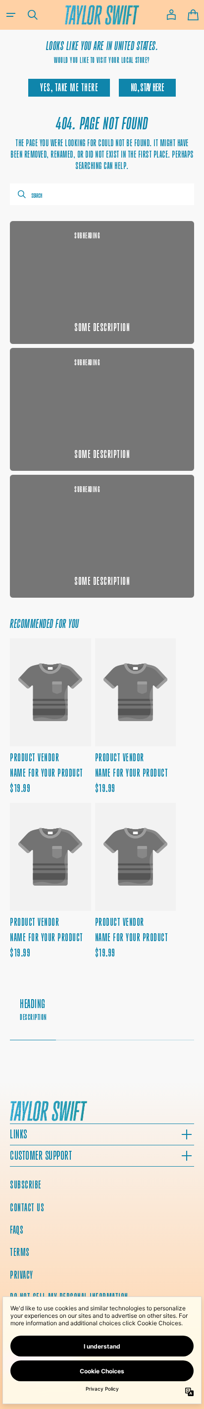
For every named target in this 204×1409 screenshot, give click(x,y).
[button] (11, 15)
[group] (102, 1015)
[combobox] (102, 194)
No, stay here (147, 87)
